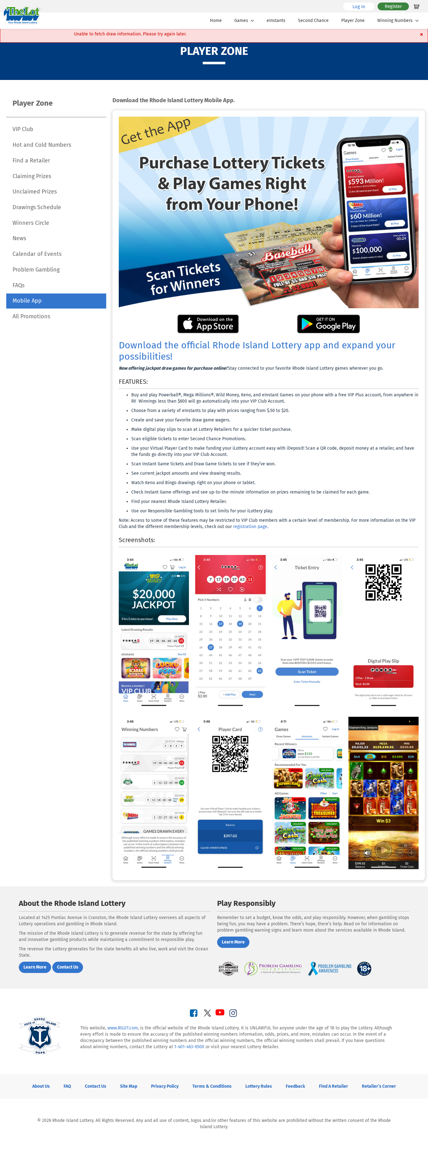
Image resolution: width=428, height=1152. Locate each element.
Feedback (295, 1086)
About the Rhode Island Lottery (72, 903)
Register (393, 6)
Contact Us (95, 1086)
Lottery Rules (258, 1086)
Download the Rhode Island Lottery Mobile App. (173, 100)
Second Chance (313, 20)
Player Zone (353, 20)
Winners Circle (31, 222)
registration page (250, 526)
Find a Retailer (31, 160)
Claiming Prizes (32, 176)
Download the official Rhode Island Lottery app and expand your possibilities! (257, 351)
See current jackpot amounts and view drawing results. (186, 473)
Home (216, 20)
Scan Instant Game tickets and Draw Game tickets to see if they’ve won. (203, 464)
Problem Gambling (36, 269)
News (19, 238)
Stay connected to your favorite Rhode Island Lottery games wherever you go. (251, 368)
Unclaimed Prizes (35, 191)
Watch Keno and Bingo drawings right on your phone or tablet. (193, 482)
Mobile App (27, 300)
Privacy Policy (165, 1086)
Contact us (67, 967)
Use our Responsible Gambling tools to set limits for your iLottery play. (202, 511)
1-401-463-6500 (189, 1046)
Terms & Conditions (212, 1086)
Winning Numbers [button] (395, 20)
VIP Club (23, 129)
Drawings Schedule (37, 207)
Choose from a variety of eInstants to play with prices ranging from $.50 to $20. (210, 410)
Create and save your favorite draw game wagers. (180, 420)
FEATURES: (133, 381)
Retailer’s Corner (379, 1086)
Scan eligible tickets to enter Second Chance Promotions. (188, 438)
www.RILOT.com (122, 1028)
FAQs (18, 285)
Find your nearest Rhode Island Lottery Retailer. (179, 501)
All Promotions (31, 316)
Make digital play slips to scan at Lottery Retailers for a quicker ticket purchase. (211, 429)
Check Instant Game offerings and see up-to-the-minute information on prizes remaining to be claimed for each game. (250, 492)
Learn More (34, 967)
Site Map (128, 1086)
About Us (41, 1086)
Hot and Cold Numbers (42, 144)
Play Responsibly (246, 903)
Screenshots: (137, 540)
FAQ (67, 1086)
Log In (363, 6)
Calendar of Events (37, 254)
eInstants (276, 20)
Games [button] (241, 20)
